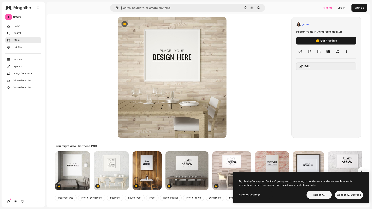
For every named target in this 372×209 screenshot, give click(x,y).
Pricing (327, 7)
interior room (193, 197)
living (232, 197)
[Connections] (8, 201)
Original (142, 24)
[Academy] (15, 201)
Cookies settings (249, 194)
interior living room (91, 197)
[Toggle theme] (22, 201)
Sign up (359, 7)
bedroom (115, 197)
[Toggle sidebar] (38, 8)
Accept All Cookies (349, 194)
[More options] (346, 51)
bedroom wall (65, 197)
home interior (170, 197)
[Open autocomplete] (115, 7)
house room (134, 197)
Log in (341, 7)
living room (215, 197)
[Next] (361, 170)
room (152, 197)
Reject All (319, 194)
